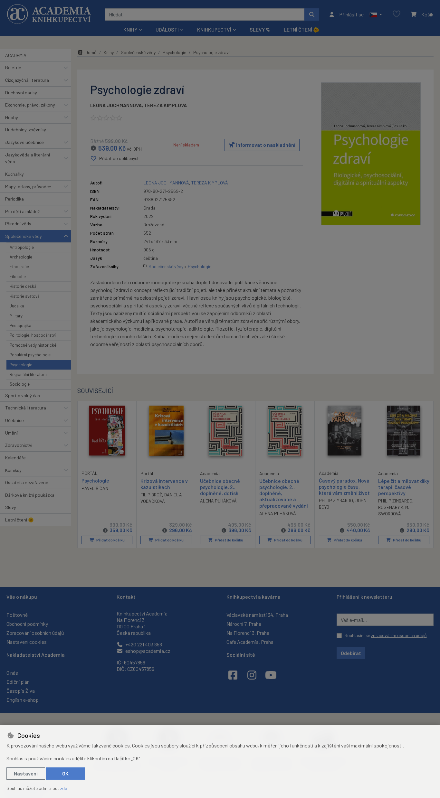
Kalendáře (15, 457)
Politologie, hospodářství (33, 335)
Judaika (17, 305)
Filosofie (18, 276)
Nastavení (26, 773)
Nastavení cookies (26, 642)
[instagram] (251, 674)
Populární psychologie (30, 354)
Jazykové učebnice (24, 142)
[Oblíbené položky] (397, 14)
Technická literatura (25, 407)
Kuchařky (14, 174)
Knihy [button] (130, 29)
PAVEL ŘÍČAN (94, 488)
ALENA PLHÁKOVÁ (218, 500)
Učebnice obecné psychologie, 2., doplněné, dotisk (220, 487)
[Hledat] (311, 14)
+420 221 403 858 (143, 644)
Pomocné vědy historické (33, 345)
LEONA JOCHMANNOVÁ (116, 105)
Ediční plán (18, 682)
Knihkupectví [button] (214, 29)
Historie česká (23, 286)
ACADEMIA (15, 55)
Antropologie (22, 247)
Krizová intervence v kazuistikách (164, 484)
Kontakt (126, 597)
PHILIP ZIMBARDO (336, 500)
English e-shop (22, 700)
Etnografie (19, 266)
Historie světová (25, 296)
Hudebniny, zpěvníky (25, 129)
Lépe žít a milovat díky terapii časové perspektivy (403, 487)
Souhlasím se (385, 635)
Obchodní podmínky (27, 624)
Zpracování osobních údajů (35, 633)
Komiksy (13, 470)
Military (16, 315)
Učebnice (14, 420)
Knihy (109, 52)
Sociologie (20, 384)
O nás (12, 673)
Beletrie (13, 67)
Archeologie (21, 256)
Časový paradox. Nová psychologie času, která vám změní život (344, 486)
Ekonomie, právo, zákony (30, 105)
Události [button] (167, 29)
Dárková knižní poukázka (29, 495)
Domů (91, 52)
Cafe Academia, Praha (249, 642)
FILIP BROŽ (151, 494)
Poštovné (17, 615)
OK (65, 773)
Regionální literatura (28, 374)
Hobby (11, 117)
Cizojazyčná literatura (27, 80)
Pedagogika (20, 325)
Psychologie (21, 364)
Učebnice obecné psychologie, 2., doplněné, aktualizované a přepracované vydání (283, 493)
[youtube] (270, 674)
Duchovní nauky (21, 92)
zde (63, 788)
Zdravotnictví (18, 445)
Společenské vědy (23, 236)
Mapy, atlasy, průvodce (28, 186)
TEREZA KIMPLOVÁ (165, 105)
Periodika (14, 199)
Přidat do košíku (110, 540)
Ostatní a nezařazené (26, 482)
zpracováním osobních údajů (399, 635)
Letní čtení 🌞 (302, 29)
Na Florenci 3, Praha (247, 633)
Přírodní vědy (18, 223)
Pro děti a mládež (22, 211)
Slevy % (260, 29)
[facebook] (232, 674)
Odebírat (351, 653)
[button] (375, 14)
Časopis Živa (20, 691)
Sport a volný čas (22, 395)
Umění (11, 433)
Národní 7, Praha (243, 624)
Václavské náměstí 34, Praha (257, 615)
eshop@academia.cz (147, 651)
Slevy (10, 507)
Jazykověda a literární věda (27, 158)
